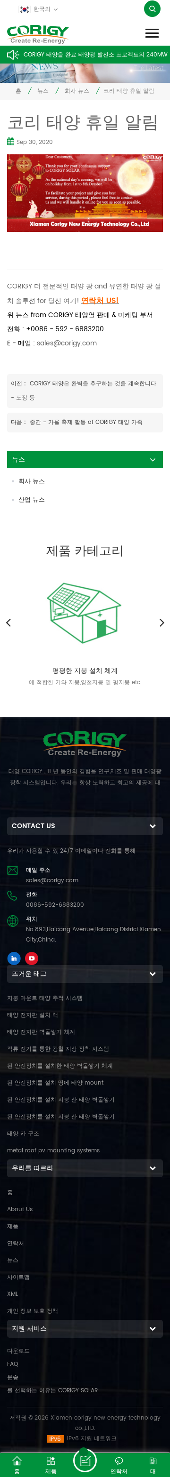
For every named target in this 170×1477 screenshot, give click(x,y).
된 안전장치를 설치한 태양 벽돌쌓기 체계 (60, 1066)
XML (12, 1294)
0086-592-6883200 (55, 905)
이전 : (19, 383)
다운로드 (18, 1351)
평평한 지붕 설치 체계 (85, 670)
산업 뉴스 (31, 500)
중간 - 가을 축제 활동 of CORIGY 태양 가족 (86, 422)
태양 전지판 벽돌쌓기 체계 (41, 1032)
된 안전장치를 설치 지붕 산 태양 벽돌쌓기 (61, 1099)
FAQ (12, 1364)
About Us (20, 1209)
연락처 (15, 1243)
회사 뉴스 (77, 91)
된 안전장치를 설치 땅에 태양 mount (55, 1082)
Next (162, 622)
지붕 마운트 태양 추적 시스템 (45, 998)
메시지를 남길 (85, 1460)
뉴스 (43, 91)
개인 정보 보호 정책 (32, 1311)
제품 (12, 1226)
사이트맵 (18, 1277)
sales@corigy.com (67, 343)
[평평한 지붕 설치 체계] (85, 611)
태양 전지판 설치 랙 (32, 1015)
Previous (8, 622)
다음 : (19, 422)
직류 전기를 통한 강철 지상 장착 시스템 (58, 1049)
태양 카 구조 (23, 1133)
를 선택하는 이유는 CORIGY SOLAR (52, 1390)
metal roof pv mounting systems (53, 1150)
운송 (12, 1377)
